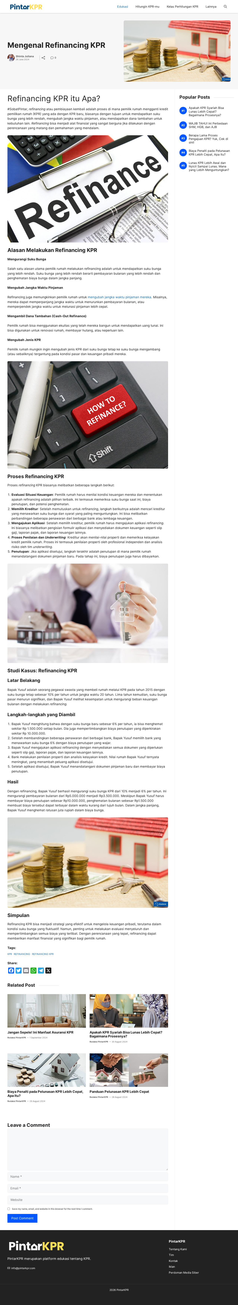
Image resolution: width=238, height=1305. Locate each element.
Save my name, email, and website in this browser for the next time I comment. (52, 1208)
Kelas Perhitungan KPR (182, 6)
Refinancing (22, 954)
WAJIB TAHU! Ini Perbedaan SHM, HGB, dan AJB (208, 125)
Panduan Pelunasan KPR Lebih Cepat (119, 1092)
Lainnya (211, 6)
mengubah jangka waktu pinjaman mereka (119, 297)
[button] (225, 6)
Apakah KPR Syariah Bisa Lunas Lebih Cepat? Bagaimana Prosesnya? (126, 1034)
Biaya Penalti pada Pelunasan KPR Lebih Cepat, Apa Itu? (209, 152)
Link (53, 58)
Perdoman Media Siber (184, 1272)
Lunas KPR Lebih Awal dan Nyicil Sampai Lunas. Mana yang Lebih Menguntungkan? (209, 166)
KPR (9, 954)
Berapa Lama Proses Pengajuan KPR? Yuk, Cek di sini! (208, 139)
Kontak (173, 1261)
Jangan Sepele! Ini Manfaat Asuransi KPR (40, 1032)
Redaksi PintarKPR (16, 1037)
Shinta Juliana (25, 56)
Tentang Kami (178, 1249)
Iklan (172, 1266)
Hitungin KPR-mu (147, 6)
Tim (171, 1255)
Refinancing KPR (43, 954)
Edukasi (122, 6)
